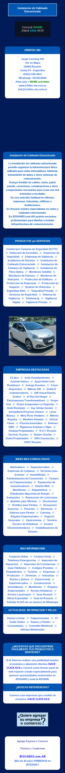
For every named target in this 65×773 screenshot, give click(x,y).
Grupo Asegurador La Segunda (35, 404)
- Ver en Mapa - (32, 62)
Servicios (31, 575)
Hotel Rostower (16, 408)
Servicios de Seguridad (23, 294)
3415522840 (39, 78)
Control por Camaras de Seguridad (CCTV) (31, 249)
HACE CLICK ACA (39, 699)
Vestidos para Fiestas (25, 505)
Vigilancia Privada (36, 302)
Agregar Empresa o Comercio (32, 741)
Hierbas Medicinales (33, 629)
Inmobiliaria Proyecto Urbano (26, 412)
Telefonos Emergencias (22, 560)
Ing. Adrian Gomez (42, 408)
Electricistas (50, 501)
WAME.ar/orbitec (40, 81)
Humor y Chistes (41, 622)
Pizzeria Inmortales (31, 423)
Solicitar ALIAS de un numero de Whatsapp (32, 602)
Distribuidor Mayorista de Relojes (30, 493)
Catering (45, 512)
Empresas (49, 571)
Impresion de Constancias (40, 564)
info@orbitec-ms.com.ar (32, 89)
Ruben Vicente (43, 434)
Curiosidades (15, 625)
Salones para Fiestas (22, 512)
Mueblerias (19, 490)
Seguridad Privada (42, 290)
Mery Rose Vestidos (32, 415)
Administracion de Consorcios (25, 478)
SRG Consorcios (44, 438)
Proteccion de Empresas (21, 283)
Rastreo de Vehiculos (38, 287)
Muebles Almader (33, 419)
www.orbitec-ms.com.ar (32, 85)
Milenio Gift (34, 389)
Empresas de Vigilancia (39, 256)
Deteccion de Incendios (24, 253)
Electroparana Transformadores (26, 400)
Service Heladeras (41, 590)
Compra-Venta (42, 556)
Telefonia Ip (32, 298)
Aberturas (47, 509)
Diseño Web (42, 486)
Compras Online (18, 556)
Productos (13, 575)
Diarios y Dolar (16, 618)
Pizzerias (29, 509)
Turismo (32, 571)
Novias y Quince (19, 579)
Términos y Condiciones (32, 748)
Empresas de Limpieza (21, 471)
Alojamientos (39, 490)
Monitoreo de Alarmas (22, 275)
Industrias (48, 575)
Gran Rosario (45, 594)
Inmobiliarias (37, 474)
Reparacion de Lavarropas (41, 497)
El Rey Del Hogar (37, 396)
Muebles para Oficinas (23, 501)
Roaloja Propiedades (21, 430)
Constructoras (42, 583)
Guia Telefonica (17, 568)
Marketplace (17, 467)
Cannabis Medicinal (41, 625)
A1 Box (14, 377)
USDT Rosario (32, 442)
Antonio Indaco (19, 381)
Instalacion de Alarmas (21, 260)
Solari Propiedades (17, 438)
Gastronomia (33, 520)
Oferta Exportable (17, 598)
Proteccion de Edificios (39, 279)
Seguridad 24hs (16, 290)
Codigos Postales (42, 568)
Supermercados (40, 467)
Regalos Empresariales (24, 516)
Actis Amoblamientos (37, 377)
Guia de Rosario (43, 598)
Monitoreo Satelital (40, 272)
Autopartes (13, 497)
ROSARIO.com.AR (32, 756)
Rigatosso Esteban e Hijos (36, 427)
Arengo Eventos (35, 385)
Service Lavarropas (19, 594)
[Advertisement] (30, 123)
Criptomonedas (39, 618)
